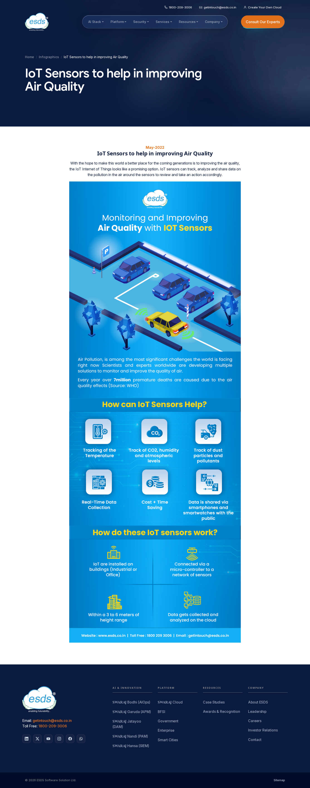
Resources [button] (187, 22)
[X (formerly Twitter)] (37, 738)
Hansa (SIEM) (131, 746)
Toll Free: (29, 726)
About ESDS (258, 702)
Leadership (257, 711)
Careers (254, 721)
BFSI (161, 712)
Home (29, 57)
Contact (254, 740)
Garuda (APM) (132, 712)
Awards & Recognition (221, 711)
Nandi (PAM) (130, 736)
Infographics (49, 57)
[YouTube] (48, 738)
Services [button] (162, 22)
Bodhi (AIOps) (131, 702)
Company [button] (212, 22)
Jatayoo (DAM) (127, 724)
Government (168, 721)
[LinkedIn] (26, 738)
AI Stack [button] (94, 22)
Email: (27, 720)
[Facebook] (70, 738)
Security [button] (139, 22)
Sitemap (279, 780)
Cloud (170, 702)
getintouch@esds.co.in (52, 720)
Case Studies (214, 702)
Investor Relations (263, 730)
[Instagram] (59, 738)
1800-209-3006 (52, 726)
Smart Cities (168, 740)
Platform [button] (117, 22)
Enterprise (166, 730)
